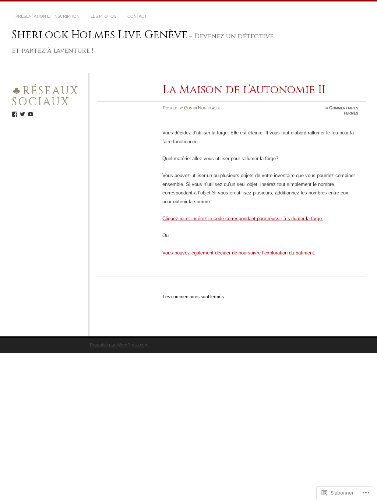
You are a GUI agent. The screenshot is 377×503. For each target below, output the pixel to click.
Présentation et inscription (47, 16)
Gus (188, 107)
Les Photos (103, 16)
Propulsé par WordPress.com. (119, 345)
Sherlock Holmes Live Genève (100, 35)
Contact (137, 16)
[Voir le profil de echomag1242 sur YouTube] (31, 114)
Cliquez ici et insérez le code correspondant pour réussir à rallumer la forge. (242, 218)
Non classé (209, 107)
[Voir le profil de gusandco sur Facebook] (15, 114)
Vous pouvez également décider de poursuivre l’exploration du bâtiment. (239, 253)
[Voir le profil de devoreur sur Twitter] (22, 114)
